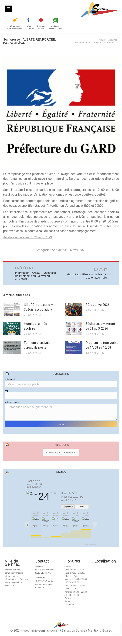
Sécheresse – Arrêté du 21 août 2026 (100, 326)
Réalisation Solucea (73, 630)
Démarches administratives (14, 27)
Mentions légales (100, 630)
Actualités (59, 250)
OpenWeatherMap (90, 544)
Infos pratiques (29, 27)
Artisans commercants (55, 27)
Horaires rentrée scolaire (35, 326)
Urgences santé (41, 27)
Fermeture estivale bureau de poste (37, 345)
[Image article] (12, 309)
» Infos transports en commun (61, 452)
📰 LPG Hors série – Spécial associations (38, 307)
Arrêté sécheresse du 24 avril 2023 (27, 237)
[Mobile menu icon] (8, 9)
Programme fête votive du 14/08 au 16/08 (102, 345)
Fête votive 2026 (97, 305)
